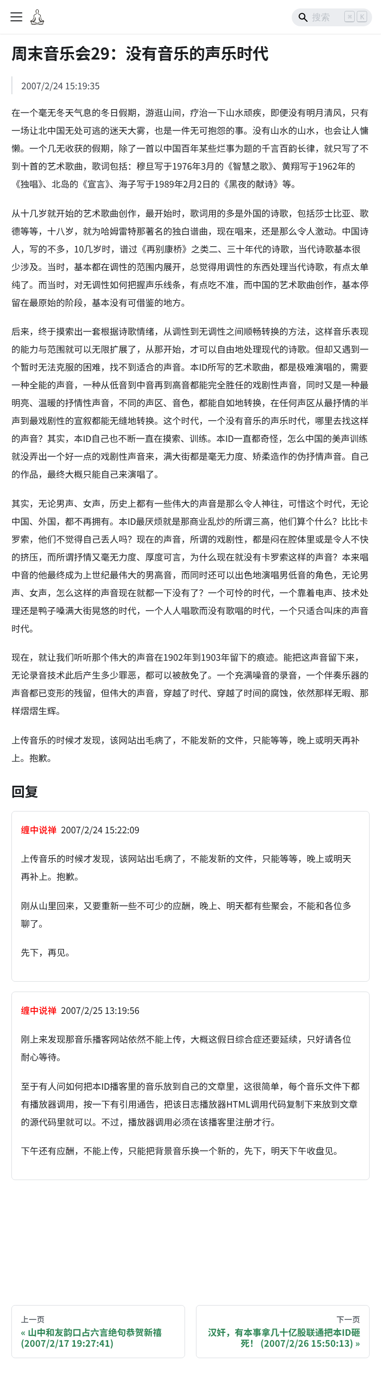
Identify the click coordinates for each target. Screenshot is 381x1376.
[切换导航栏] (16, 16)
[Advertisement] (190, 1233)
